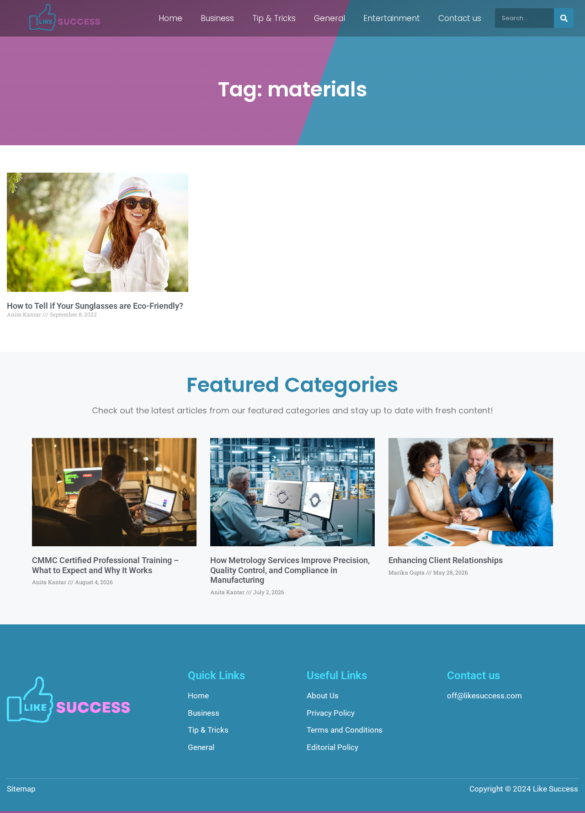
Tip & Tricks (274, 18)
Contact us (459, 18)
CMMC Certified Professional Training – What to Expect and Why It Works (105, 565)
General (329, 18)
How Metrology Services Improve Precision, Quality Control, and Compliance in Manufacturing (290, 570)
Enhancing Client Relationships (445, 560)
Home (170, 18)
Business (217, 18)
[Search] (564, 18)
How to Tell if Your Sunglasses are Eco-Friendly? (95, 306)
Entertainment (391, 18)
